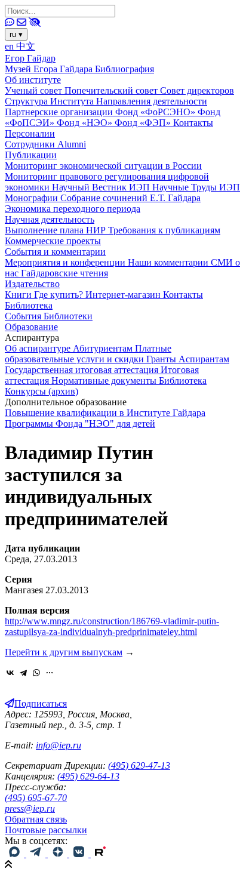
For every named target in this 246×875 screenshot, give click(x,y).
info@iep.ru (58, 745)
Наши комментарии (169, 262)
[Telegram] (23, 672)
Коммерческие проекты (53, 241)
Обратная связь (36, 819)
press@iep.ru (30, 808)
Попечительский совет (112, 90)
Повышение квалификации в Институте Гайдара (105, 413)
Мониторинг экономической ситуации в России (103, 166)
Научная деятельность (49, 219)
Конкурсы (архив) (41, 391)
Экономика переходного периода (72, 209)
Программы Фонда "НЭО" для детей (80, 423)
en (10, 46)
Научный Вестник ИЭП (102, 187)
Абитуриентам (104, 348)
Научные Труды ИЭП (196, 187)
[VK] (80, 854)
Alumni (71, 144)
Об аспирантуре (39, 348)
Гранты (162, 359)
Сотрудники (31, 144)
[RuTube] (100, 854)
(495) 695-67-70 (36, 798)
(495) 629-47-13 (139, 765)
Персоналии (30, 133)
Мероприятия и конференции (66, 262)
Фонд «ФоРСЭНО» (156, 112)
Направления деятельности (151, 101)
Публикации (31, 155)
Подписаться (40, 703)
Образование (31, 327)
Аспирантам (204, 359)
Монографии (32, 198)
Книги (19, 294)
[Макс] (15, 854)
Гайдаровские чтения (64, 273)
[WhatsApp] (36, 672)
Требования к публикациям (164, 230)
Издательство (32, 284)
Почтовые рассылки (46, 830)
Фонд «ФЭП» (144, 123)
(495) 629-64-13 (88, 776)
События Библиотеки (49, 316)
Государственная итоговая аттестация (83, 370)
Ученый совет (34, 90)
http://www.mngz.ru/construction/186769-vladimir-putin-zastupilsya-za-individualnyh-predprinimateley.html (112, 626)
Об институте (33, 80)
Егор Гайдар (30, 58)
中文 (25, 46)
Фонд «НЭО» (86, 123)
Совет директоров (197, 90)
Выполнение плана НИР (56, 230)
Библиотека (29, 305)
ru (16, 34)
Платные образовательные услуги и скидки (88, 353)
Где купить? (59, 294)
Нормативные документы (105, 380)
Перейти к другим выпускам (63, 652)
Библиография (124, 69)
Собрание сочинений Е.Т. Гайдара (130, 198)
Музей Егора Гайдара (50, 69)
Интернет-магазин (124, 294)
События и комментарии (55, 252)
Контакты (193, 123)
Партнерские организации (60, 112)
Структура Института (50, 101)
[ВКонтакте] (10, 672)
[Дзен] (58, 854)
